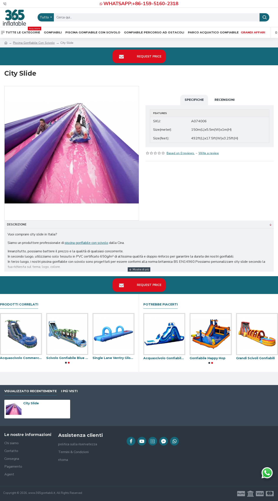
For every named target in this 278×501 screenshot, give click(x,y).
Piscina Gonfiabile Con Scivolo (34, 43)
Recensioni (225, 100)
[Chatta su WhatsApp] (267, 472)
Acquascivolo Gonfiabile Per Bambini (112, 358)
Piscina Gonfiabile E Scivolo (256, 358)
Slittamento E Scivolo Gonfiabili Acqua (66, 358)
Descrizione (16, 225)
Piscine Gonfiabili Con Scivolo (209, 358)
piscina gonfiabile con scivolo (86, 242)
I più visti (69, 391)
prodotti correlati (19, 304)
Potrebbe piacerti (160, 304)
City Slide (31, 403)
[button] (66, 363)
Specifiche (194, 100)
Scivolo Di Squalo (156, 358)
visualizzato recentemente (30, 391)
